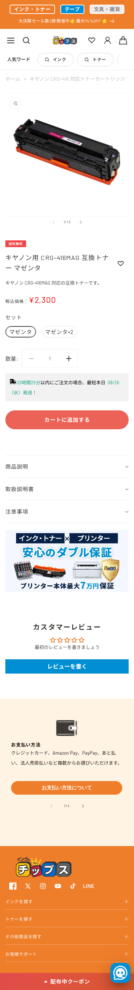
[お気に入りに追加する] (121, 263)
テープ (72, 9)
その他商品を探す (23, 936)
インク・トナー (32, 9)
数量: (11, 358)
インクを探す (19, 901)
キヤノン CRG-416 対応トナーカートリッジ (77, 79)
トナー (99, 59)
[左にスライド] (53, 222)
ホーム (12, 79)
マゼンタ (20, 332)
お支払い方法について (67, 787)
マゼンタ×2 (59, 332)
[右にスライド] (80, 222)
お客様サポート (21, 953)
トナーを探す (19, 918)
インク (59, 59)
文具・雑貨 (107, 9)
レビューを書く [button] (67, 666)
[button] (11, 40)
